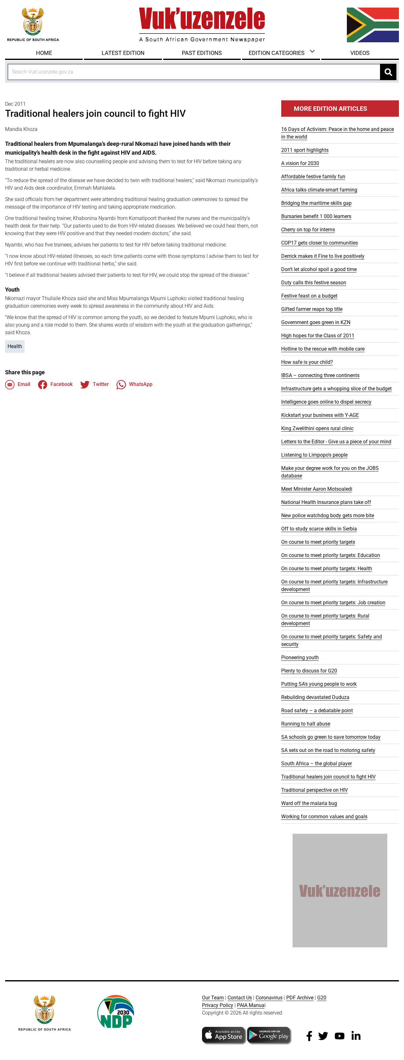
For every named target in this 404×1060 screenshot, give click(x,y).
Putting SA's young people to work (319, 684)
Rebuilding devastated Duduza (315, 697)
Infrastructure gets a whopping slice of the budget (336, 389)
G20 (321, 998)
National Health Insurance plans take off (326, 502)
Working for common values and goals (324, 817)
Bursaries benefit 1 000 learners (316, 216)
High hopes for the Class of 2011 (317, 336)
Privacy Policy (217, 1005)
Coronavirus (269, 998)
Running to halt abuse (305, 724)
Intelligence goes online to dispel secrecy (326, 402)
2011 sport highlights (305, 150)
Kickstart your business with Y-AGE (320, 415)
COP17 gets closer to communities (319, 243)
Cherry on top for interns (308, 230)
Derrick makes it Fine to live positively (323, 256)
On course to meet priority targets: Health (326, 568)
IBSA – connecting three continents (320, 375)
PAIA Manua (250, 1005)
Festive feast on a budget (309, 296)
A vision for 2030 (300, 163)
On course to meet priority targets (318, 542)
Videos (360, 53)
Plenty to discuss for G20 (309, 671)
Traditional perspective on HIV (314, 790)
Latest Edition (123, 53)
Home (44, 53)
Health (15, 346)
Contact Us (240, 998)
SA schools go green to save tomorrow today (331, 737)
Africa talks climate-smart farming (319, 190)
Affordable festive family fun (313, 177)
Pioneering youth (300, 657)
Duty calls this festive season (313, 283)
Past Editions (202, 53)
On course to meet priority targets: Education (330, 555)
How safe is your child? (307, 362)
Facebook (61, 384)
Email (24, 384)
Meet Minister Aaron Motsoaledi (316, 489)
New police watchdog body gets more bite (327, 515)
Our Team (213, 998)
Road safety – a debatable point (317, 711)
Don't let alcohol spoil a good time (319, 269)
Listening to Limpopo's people (314, 455)
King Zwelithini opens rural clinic (317, 428)
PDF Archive (299, 998)
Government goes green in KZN (315, 322)
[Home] (202, 25)
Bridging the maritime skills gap (316, 203)
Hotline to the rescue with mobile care (323, 349)
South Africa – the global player (316, 764)
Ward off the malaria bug (309, 803)
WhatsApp (140, 384)
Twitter (101, 384)
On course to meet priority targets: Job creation (333, 603)
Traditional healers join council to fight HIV (328, 777)
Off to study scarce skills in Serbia (319, 529)
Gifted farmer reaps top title (311, 309)
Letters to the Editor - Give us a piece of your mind (336, 442)
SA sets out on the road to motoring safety (328, 750)
